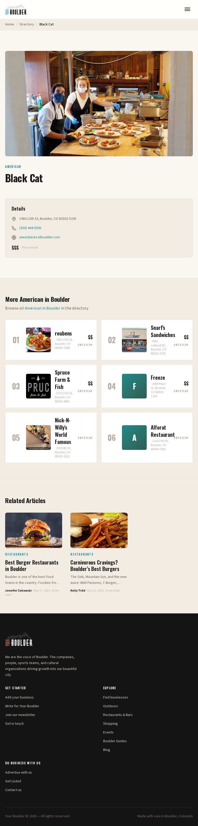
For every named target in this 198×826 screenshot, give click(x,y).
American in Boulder (42, 308)
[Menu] (187, 9)
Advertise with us (18, 772)
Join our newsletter (20, 715)
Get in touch (14, 723)
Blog (106, 749)
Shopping (110, 723)
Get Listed (13, 781)
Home (9, 24)
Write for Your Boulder (22, 706)
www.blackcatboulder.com (39, 237)
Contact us (13, 790)
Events (108, 732)
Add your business (19, 697)
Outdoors (110, 706)
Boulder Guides (115, 741)
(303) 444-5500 (30, 228)
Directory (27, 24)
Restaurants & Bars (118, 715)
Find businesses (115, 697)
